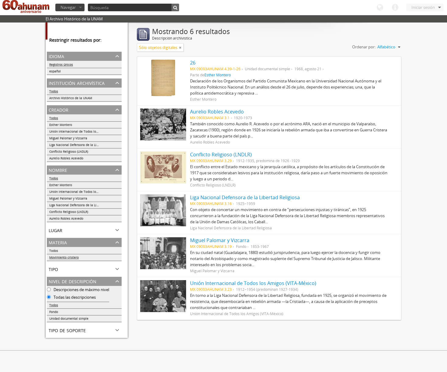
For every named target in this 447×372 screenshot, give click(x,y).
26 (193, 62)
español (55, 71)
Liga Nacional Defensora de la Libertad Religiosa (84, 145)
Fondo (53, 312)
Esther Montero (60, 125)
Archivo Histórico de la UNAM (70, 98)
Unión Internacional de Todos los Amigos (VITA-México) (85, 131)
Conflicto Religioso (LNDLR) (68, 151)
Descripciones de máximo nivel (81, 289)
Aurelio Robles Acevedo (66, 158)
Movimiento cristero (64, 257)
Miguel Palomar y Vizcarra (68, 138)
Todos (53, 91)
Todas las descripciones (74, 297)
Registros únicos (61, 64)
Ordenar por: (364, 47)
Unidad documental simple (68, 318)
